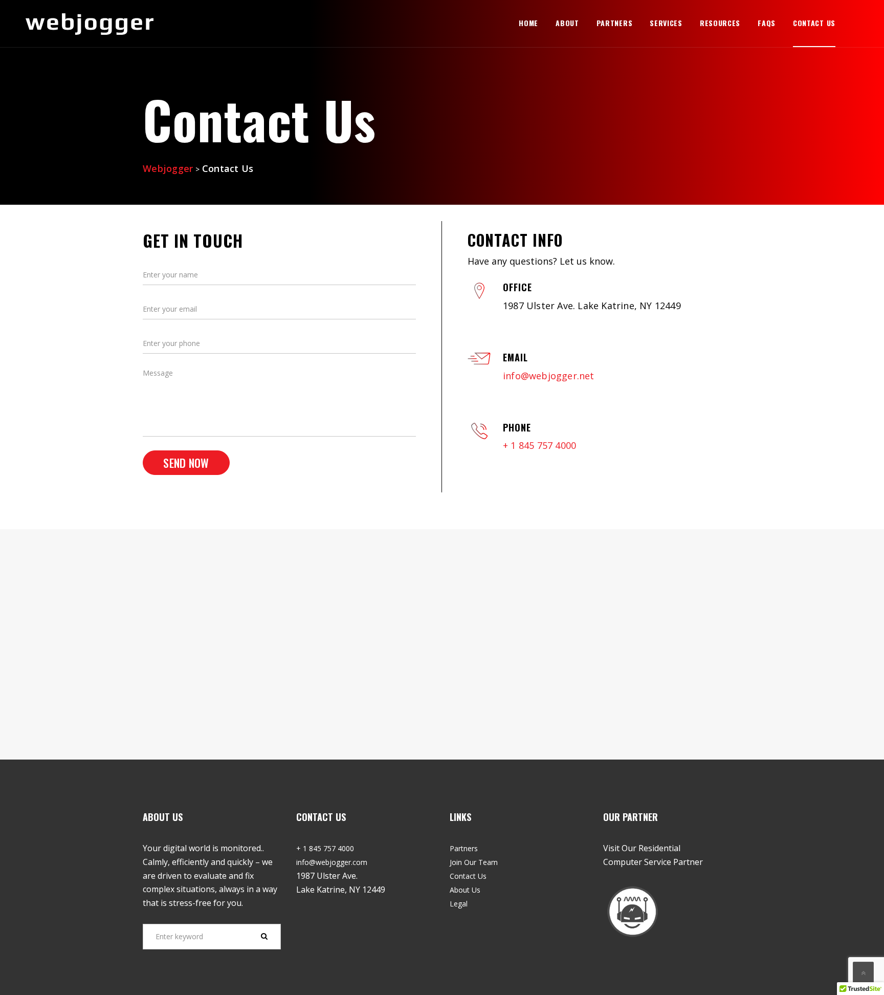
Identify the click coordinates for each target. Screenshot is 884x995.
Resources (720, 22)
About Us (465, 890)
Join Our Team (474, 862)
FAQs (767, 22)
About (567, 22)
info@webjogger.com (331, 862)
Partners (614, 22)
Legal (459, 904)
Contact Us (814, 22)
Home (528, 22)
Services (666, 22)
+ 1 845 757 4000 (539, 445)
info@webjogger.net (548, 376)
